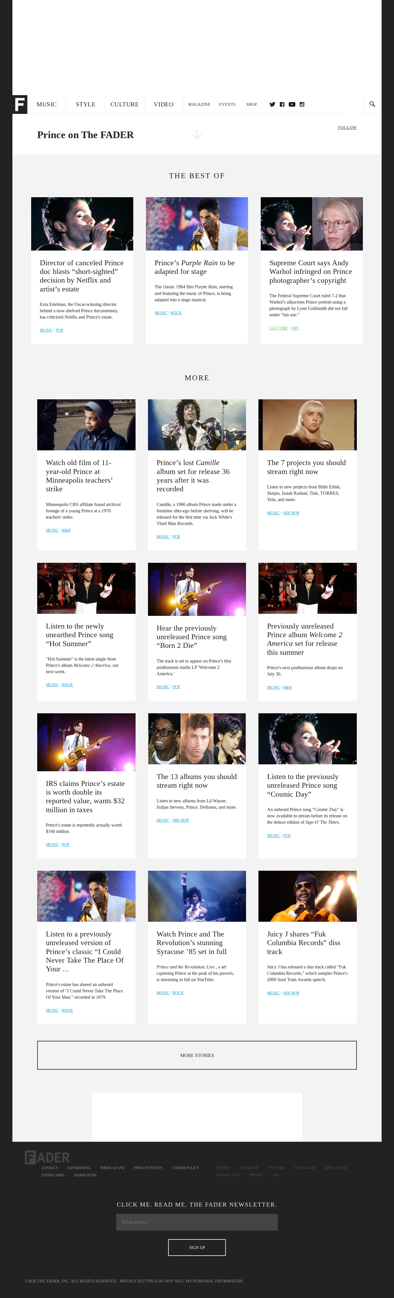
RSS (276, 1175)
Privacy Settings (138, 1281)
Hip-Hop (291, 513)
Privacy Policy (148, 1168)
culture (278, 328)
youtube (292, 104)
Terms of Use (112, 1168)
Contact (50, 1168)
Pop (59, 330)
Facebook (249, 1168)
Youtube (276, 1168)
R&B (66, 530)
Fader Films (85, 1175)
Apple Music (335, 1168)
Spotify (256, 1175)
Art (295, 328)
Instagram (304, 1168)
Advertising (79, 1168)
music (46, 330)
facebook (282, 104)
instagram (302, 104)
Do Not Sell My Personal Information (200, 1281)
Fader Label (53, 1175)
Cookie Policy (185, 1168)
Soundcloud (227, 1175)
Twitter (272, 104)
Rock (176, 313)
